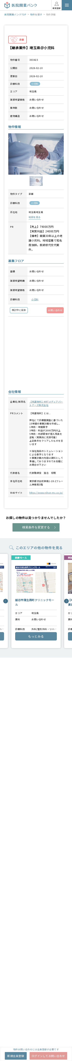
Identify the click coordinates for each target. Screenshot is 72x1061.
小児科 (35, 299)
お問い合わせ (55, 310)
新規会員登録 (15, 1056)
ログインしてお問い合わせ (48, 1056)
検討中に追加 (19, 310)
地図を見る (35, 217)
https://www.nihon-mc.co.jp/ (46, 492)
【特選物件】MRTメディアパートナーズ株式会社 (46, 403)
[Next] (66, 601)
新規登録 (57, 8)
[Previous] (5, 601)
